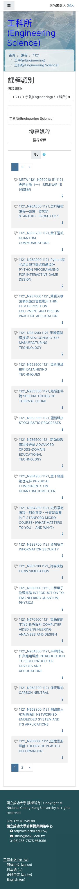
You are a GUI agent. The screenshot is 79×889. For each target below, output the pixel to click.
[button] (45, 154)
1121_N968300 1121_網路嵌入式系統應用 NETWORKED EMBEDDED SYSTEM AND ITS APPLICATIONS (41, 716)
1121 (36, 55)
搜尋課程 (39, 140)
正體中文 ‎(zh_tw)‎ (16, 860)
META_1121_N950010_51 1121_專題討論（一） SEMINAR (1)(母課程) (42, 184)
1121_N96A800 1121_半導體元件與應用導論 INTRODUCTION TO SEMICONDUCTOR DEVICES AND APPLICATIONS (42, 661)
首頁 (12, 55)
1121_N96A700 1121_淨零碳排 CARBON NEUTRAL (41, 690)
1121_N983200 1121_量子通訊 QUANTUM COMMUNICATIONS (41, 238)
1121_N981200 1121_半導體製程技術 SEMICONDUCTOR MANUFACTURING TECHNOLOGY (41, 340)
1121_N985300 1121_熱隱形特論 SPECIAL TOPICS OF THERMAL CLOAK (41, 396)
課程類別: (15, 89)
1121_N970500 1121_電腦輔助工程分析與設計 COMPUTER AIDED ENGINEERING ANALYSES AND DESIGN (41, 626)
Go (36, 154)
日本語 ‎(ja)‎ (14, 870)
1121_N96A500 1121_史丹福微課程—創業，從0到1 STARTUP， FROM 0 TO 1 (41, 211)
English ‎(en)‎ (16, 879)
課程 (24, 55)
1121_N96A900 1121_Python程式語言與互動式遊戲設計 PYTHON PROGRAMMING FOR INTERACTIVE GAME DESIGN (42, 269)
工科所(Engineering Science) (36, 65)
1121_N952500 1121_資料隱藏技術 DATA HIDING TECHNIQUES (41, 369)
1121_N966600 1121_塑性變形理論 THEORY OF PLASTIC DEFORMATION (41, 746)
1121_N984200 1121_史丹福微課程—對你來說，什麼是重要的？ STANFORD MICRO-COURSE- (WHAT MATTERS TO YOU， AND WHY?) (41, 518)
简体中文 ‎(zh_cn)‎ (19, 865)
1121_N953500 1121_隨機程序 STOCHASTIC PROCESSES (41, 420)
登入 (71, 5)
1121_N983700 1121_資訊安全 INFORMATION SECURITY (41, 547)
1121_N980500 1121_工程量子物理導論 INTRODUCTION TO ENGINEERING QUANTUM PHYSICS (41, 595)
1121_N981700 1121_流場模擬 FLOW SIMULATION (41, 568)
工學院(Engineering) (29, 60)
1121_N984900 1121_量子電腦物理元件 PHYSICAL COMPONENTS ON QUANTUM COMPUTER (41, 483)
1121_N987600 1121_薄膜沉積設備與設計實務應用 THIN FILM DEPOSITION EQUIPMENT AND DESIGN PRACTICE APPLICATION (41, 306)
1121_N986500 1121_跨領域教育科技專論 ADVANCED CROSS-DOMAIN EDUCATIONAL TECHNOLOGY (41, 449)
